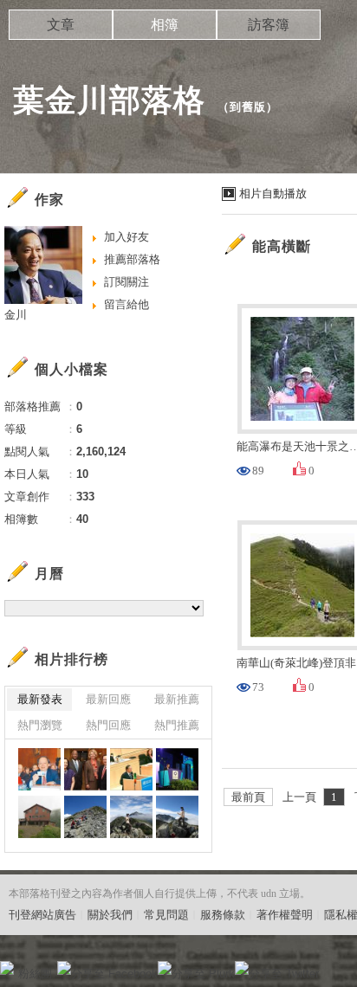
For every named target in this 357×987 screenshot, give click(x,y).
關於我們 (110, 914)
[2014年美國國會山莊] (39, 769)
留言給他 (126, 304)
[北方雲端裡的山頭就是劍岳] (131, 817)
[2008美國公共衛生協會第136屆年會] (177, 769)
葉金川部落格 (109, 100)
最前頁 (248, 796)
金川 (15, 314)
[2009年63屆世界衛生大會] (131, 769)
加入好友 (126, 236)
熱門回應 (108, 725)
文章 (61, 24)
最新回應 (108, 699)
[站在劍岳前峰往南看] (177, 817)
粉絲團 (35, 973)
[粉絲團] (7, 968)
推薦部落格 (132, 259)
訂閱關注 (126, 281)
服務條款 (222, 914)
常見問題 (166, 914)
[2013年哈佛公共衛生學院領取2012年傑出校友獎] (85, 769)
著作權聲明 (284, 914)
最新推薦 (176, 699)
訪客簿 (268, 24)
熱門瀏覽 (39, 725)
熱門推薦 (176, 725)
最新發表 (39, 699)
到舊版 (248, 106)
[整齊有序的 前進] (85, 817)
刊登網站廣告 (42, 914)
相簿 (164, 24)
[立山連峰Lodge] (39, 817)
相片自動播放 (273, 193)
